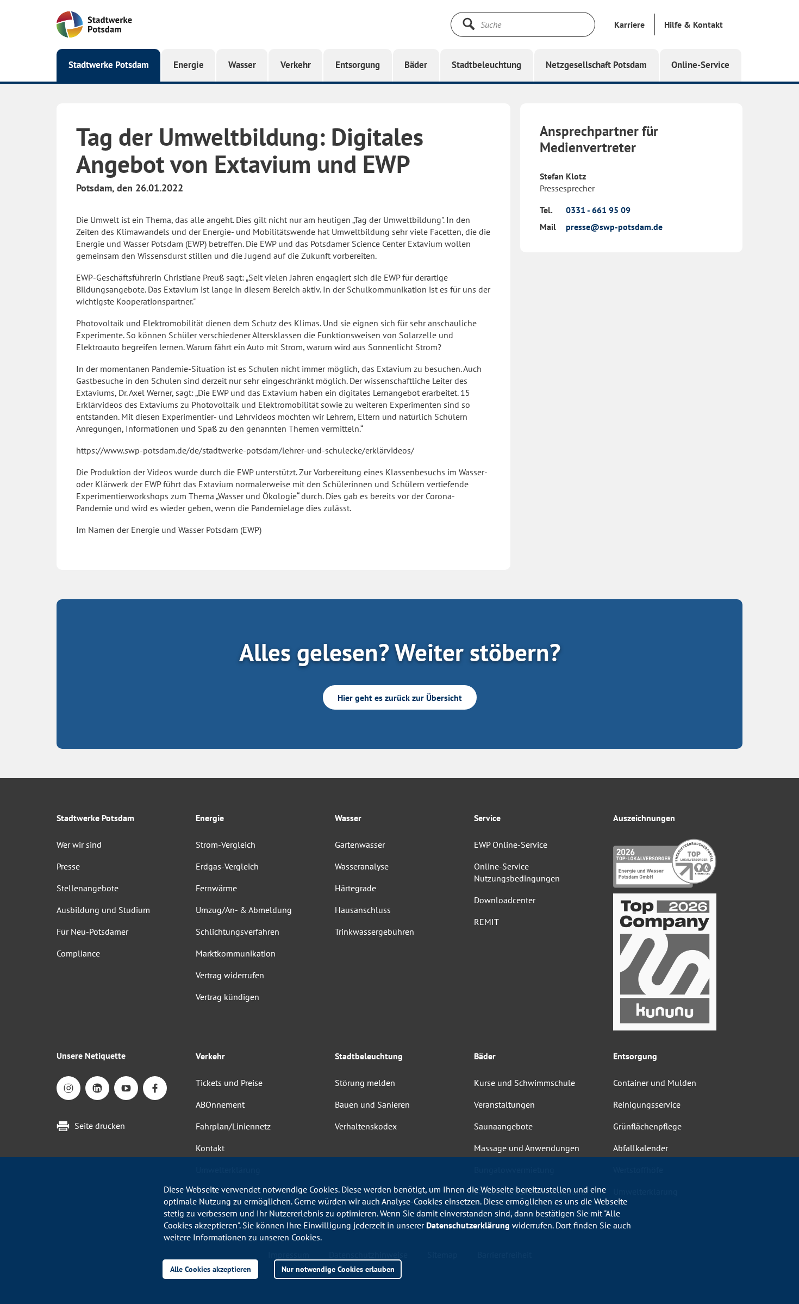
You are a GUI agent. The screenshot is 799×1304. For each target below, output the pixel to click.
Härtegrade (355, 888)
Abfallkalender (640, 1147)
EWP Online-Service (510, 844)
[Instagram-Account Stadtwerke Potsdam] (68, 1088)
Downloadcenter (504, 900)
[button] (693, 24)
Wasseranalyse (362, 866)
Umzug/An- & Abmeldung (244, 909)
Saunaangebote (503, 1126)
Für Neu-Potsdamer (92, 931)
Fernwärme (216, 888)
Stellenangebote (87, 888)
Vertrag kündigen (227, 996)
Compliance (78, 953)
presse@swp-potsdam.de (614, 226)
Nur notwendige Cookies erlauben (338, 1269)
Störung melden (365, 1082)
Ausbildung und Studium (103, 909)
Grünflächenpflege (647, 1126)
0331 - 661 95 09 (598, 209)
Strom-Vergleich (225, 844)
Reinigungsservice (647, 1104)
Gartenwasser (360, 844)
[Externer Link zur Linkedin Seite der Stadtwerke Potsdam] (97, 1088)
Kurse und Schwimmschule (524, 1082)
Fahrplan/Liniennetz (233, 1126)
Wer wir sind (79, 844)
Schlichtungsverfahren (237, 931)
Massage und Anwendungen (526, 1147)
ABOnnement (220, 1104)
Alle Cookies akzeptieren (210, 1269)
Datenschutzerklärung (468, 1225)
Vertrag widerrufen (230, 975)
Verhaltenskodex (366, 1126)
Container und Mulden (654, 1082)
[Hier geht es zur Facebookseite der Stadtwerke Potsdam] (155, 1088)
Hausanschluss (363, 909)
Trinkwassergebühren (374, 931)
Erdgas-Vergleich (227, 866)
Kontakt (210, 1147)
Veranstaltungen (504, 1104)
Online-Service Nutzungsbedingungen (517, 872)
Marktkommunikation (236, 953)
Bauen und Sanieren (372, 1104)
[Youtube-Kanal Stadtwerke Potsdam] (126, 1088)
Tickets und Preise (229, 1082)
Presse (68, 866)
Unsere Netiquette (91, 1055)
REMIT (486, 921)
